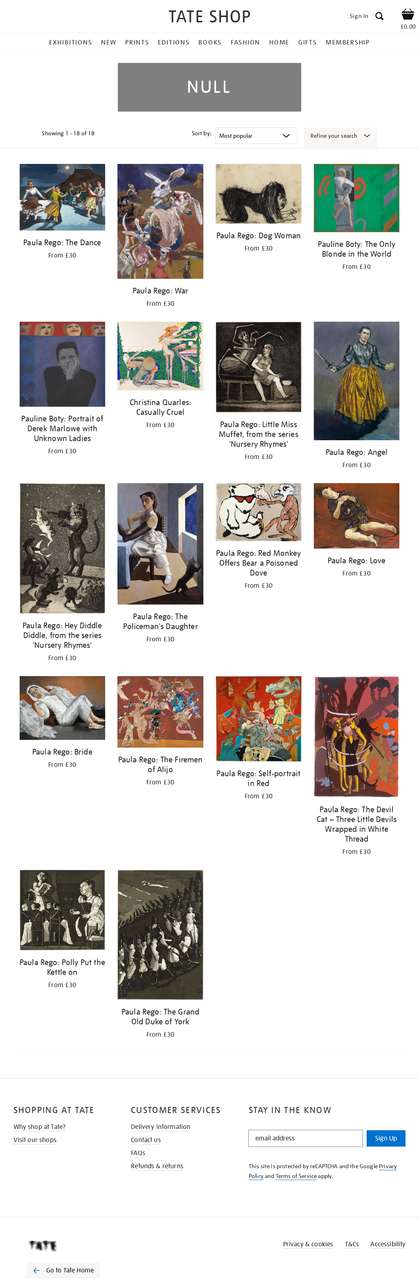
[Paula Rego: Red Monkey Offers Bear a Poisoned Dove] (259, 513)
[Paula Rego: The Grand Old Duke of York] (160, 936)
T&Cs (352, 1244)
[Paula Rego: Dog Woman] (259, 195)
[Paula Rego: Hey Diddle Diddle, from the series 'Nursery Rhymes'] (63, 549)
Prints (137, 42)
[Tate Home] (69, 1246)
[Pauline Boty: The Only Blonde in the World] (357, 199)
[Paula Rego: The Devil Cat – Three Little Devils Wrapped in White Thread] (357, 738)
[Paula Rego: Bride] (63, 709)
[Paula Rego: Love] (357, 517)
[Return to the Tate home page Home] (209, 17)
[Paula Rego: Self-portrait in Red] (259, 720)
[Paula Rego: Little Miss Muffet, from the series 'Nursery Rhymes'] (259, 368)
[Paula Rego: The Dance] (63, 198)
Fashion (245, 42)
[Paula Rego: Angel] (357, 382)
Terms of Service (296, 1176)
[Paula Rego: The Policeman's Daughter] (160, 545)
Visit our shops (35, 1140)
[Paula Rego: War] (160, 223)
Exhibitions (70, 42)
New (108, 42)
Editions (173, 42)
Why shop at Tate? (40, 1127)
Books (210, 42)
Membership (348, 42)
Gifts (307, 42)
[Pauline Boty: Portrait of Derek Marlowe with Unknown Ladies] (63, 366)
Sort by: (202, 133)
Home (279, 42)
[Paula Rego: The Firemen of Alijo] (160, 713)
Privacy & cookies (308, 1244)
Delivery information (160, 1127)
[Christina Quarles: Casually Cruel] (160, 357)
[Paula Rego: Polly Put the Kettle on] (63, 911)
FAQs (138, 1153)
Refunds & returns (157, 1166)
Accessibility (387, 1244)
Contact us (146, 1140)
